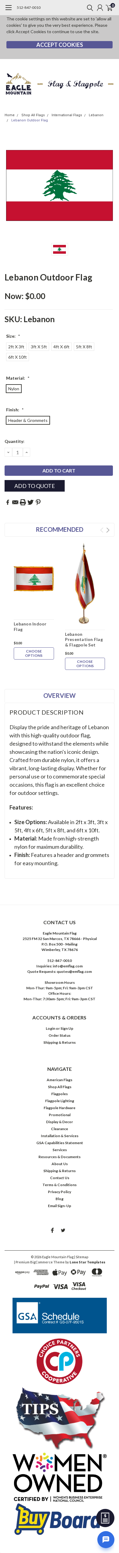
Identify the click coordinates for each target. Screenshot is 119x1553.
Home (10, 115)
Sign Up (66, 1028)
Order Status (59, 1035)
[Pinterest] (38, 502)
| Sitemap (81, 1257)
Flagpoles (59, 1094)
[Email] (15, 502)
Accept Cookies (59, 44)
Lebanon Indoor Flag (30, 626)
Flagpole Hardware (59, 1108)
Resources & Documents (59, 1156)
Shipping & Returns (59, 1042)
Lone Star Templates (87, 1262)
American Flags (59, 1080)
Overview (59, 695)
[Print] (23, 502)
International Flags (67, 115)
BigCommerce (41, 1262)
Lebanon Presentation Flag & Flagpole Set (84, 639)
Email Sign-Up (59, 1205)
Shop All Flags (33, 115)
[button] (60, 1316)
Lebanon (96, 115)
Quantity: (14, 441)
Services (59, 1149)
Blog (59, 1198)
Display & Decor (59, 1121)
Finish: (15, 409)
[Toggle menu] (8, 10)
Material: (18, 378)
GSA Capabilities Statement (59, 1142)
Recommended (59, 529)
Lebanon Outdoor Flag (29, 120)
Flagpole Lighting (59, 1101)
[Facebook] (8, 502)
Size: (13, 336)
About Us (60, 1163)
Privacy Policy (59, 1191)
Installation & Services (59, 1135)
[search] (88, 7)
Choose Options (33, 653)
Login (50, 1028)
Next (108, 530)
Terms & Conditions (59, 1184)
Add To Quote (34, 485)
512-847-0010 (29, 7)
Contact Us (59, 1177)
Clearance (59, 1128)
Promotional (59, 1115)
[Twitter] (30, 502)
